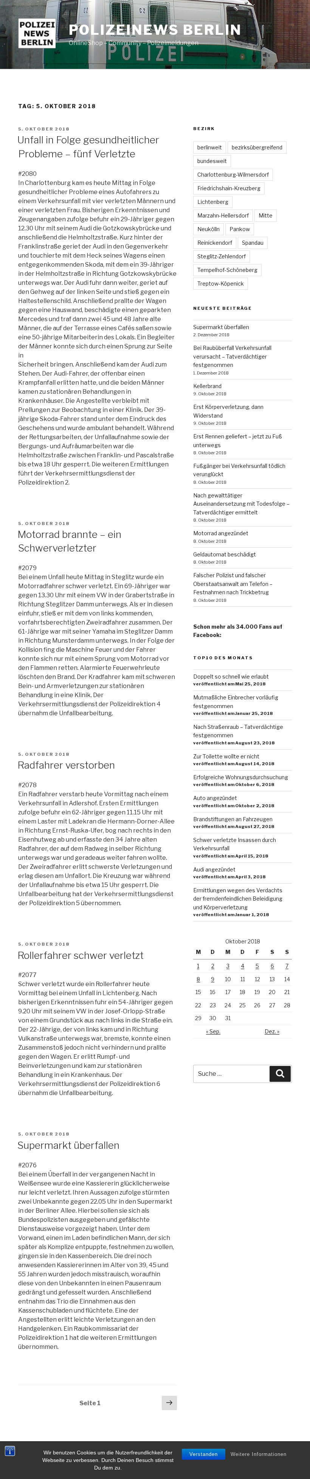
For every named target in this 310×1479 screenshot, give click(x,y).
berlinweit (209, 147)
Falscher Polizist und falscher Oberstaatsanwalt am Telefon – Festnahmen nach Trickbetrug (233, 583)
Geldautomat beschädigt (224, 554)
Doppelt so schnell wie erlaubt (231, 676)
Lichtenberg (212, 202)
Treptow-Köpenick (220, 283)
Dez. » (272, 1031)
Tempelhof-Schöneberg (227, 270)
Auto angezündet (215, 798)
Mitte (266, 215)
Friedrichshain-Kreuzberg (228, 188)
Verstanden (203, 1454)
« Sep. (213, 1031)
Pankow (239, 229)
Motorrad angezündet (220, 533)
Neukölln (208, 229)
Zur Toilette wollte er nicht (226, 756)
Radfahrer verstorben (66, 765)
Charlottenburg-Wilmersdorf (233, 174)
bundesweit (212, 161)
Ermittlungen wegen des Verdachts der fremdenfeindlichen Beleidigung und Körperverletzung (237, 898)
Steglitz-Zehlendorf (221, 256)
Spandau (253, 242)
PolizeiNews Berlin (155, 30)
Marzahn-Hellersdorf (223, 215)
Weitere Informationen (259, 1454)
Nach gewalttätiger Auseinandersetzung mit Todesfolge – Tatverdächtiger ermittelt (241, 504)
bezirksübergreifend (257, 147)
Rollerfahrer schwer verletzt (80, 955)
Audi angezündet (214, 869)
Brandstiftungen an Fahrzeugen (233, 819)
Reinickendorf (214, 242)
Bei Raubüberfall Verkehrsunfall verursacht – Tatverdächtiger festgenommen (232, 356)
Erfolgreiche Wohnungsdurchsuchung (240, 777)
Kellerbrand (207, 386)
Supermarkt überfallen (68, 1145)
